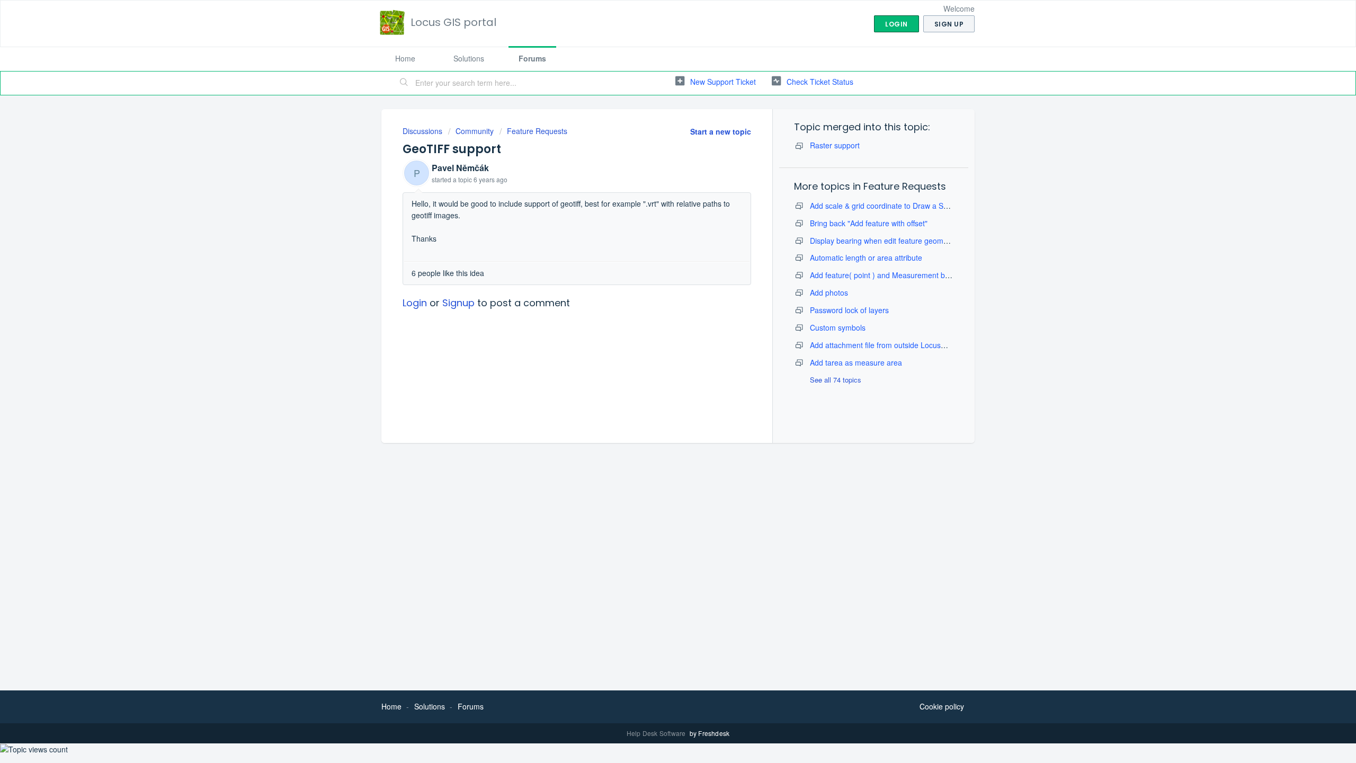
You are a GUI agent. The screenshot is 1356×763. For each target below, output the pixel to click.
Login (415, 302)
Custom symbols (838, 327)
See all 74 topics (835, 380)
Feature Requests (537, 131)
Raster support (835, 145)
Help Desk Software (657, 733)
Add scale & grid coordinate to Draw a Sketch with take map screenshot (929, 205)
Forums (532, 58)
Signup (458, 302)
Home (405, 58)
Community (475, 131)
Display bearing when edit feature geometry (883, 240)
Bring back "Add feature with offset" (868, 223)
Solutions (468, 58)
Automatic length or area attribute (866, 257)
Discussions (422, 131)
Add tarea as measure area (856, 362)
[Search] (404, 83)
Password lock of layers (849, 310)
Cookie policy (942, 706)
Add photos (829, 292)
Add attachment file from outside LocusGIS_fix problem (902, 345)
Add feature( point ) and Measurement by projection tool (904, 275)
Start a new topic (720, 131)
